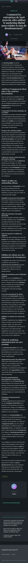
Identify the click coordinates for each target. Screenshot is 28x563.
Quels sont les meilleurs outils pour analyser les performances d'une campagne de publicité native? (12, 530)
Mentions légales (5, 554)
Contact (13, 554)
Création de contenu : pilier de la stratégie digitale (12, 536)
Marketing (8, 6)
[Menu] (16, 1)
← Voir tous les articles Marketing (10, 502)
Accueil (3, 6)
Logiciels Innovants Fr (9, 550)
